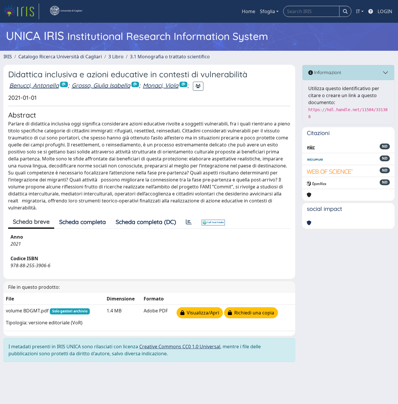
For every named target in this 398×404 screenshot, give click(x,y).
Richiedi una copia (253, 312)
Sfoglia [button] (267, 11)
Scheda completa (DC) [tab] (146, 221)
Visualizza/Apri (201, 312)
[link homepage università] (66, 11)
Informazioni (327, 72)
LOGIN (385, 11)
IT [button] (358, 11)
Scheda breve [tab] (31, 221)
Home (248, 11)
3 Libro (116, 56)
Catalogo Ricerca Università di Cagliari (60, 56)
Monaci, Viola (160, 85)
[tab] (189, 222)
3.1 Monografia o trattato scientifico (170, 56)
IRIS (7, 56)
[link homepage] (21, 11)
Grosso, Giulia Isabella (101, 85)
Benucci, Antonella (34, 85)
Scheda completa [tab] (82, 221)
